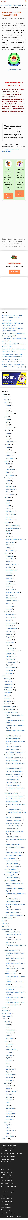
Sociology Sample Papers (13, 855)
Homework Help (5, 1210)
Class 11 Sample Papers (11, 755)
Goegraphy (9, 637)
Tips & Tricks (18, 244)
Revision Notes (6, 1013)
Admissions (7, 679)
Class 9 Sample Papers (10, 880)
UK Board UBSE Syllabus (8, 1156)
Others (6, 695)
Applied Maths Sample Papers (14, 757)
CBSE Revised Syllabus (7, 1183)
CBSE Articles (17, 5)
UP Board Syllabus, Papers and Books (11, 1153)
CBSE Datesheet (5, 1196)
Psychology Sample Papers (14, 852)
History (8, 587)
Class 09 (22, 239)
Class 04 (6, 416)
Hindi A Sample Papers (12, 736)
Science (8, 455)
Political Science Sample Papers (15, 788)
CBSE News (8, 5)
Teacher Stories (6, 1016)
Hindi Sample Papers (12, 864)
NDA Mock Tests (5, 1162)
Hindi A (8, 506)
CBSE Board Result (6, 1199)
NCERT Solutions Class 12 (11, 932)
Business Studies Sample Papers (15, 763)
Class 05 (6, 430)
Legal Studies (10, 653)
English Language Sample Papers (15, 730)
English (8, 405)
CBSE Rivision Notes (7, 1178)
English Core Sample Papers (14, 774)
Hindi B (8, 508)
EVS (7, 408)
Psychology (9, 670)
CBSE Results (8, 687)
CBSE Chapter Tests (6, 1180)
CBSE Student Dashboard (8, 1148)
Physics (8, 603)
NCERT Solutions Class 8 (11, 950)
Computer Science (11, 570)
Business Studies (11, 564)
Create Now (8, 196)
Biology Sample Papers (12, 760)
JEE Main (4, 926)
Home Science (10, 589)
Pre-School (5, 1010)
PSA (12, 246)
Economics (9, 573)
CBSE (3, 394)
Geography (9, 578)
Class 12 (16, 241)
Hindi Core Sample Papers (13, 777)
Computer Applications (12, 528)
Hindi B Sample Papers (12, 738)
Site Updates (10, 244)
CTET (3, 921)
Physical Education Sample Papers (16, 839)
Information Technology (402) (15, 539)
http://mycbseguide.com (14, 69)
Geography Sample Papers (13, 823)
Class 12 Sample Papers (11, 793)
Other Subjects (10, 489)
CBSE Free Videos (6, 1207)
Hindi (7, 411)
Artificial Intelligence (12, 525)
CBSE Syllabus (8, 690)
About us (3, 1213)
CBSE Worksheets (7, 918)
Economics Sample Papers (13, 771)
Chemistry (9, 567)
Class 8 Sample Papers (10, 875)
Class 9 (6, 1122)
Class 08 (6, 478)
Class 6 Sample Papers (10, 858)
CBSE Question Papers (8, 706)
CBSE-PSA (7, 246)
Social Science (10, 458)
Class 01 (6, 397)
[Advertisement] (14, 221)
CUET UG (4, 923)
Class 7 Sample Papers (10, 869)
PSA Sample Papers (19, 246)
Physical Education (11, 600)
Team (13, 1213)
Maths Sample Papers (12, 746)
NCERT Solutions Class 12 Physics (16, 945)
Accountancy (10, 556)
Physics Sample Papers (12, 785)
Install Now (20, 194)
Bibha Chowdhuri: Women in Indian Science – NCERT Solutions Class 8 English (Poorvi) (12, 318)
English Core (9, 575)
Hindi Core (9, 581)
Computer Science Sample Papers (16, 812)
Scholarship (7, 698)
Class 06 (6, 444)
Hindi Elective (10, 584)
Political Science (10, 606)
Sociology (9, 609)
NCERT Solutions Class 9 (11, 974)
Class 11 (10, 241)
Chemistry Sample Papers (13, 768)
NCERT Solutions (7, 929)
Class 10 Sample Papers (11, 712)
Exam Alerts (7, 693)
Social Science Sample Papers (14, 752)
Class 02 (6, 400)
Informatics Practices (12, 592)
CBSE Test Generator (7, 1201)
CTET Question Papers (7, 1159)
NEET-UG (4, 1008)
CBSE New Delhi (8, 684)
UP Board (4, 1139)
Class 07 (6, 461)
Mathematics (10, 414)
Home (2, 5)
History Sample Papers (12, 779)
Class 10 (4, 241)
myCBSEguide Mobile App (8, 1145)
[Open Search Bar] (26, 1)
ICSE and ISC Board (6, 1151)
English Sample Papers (12, 861)
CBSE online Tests (6, 1204)
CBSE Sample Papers (8, 709)
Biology (8, 561)
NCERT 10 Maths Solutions (8, 1186)
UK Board (4, 1019)
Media (8, 1213)
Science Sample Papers (13, 749)
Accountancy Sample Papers (14, 796)
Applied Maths (10, 559)
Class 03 (6, 402)
